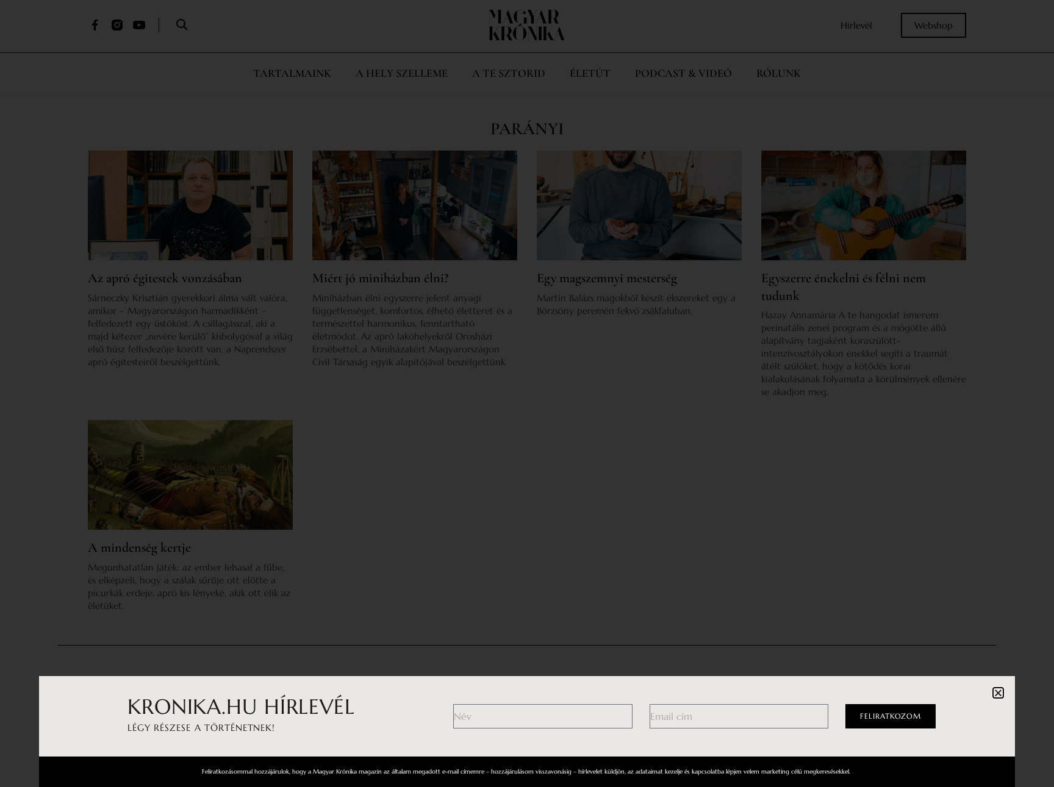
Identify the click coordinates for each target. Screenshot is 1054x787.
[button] (998, 692)
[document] (527, 393)
